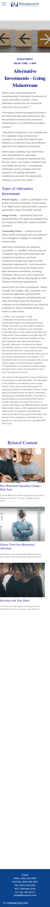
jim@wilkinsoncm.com (25, 895)
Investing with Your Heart (14, 600)
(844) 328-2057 (30, 882)
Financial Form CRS (17, 903)
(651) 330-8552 (29, 878)
